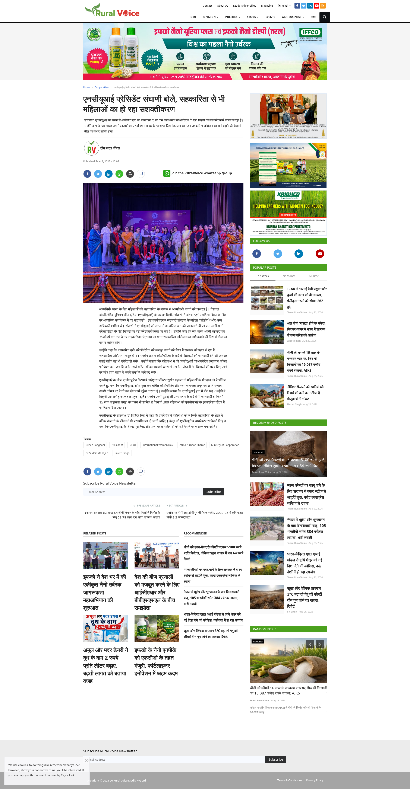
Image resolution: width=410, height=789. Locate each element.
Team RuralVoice (297, 310)
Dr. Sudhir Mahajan (96, 453)
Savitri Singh (122, 453)
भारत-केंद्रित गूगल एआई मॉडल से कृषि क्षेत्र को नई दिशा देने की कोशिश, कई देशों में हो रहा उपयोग (304, 561)
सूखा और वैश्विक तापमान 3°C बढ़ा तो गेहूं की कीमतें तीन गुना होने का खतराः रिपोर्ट (304, 595)
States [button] (251, 17)
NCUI (132, 445)
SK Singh (292, 609)
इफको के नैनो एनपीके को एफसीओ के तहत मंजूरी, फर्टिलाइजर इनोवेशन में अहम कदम (156, 661)
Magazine (267, 5)
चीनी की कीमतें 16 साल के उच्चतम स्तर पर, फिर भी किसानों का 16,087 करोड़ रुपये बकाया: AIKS (303, 359)
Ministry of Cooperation (225, 445)
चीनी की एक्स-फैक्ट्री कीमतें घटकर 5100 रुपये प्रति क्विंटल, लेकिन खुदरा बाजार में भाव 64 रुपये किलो (213, 553)
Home (192, 17)
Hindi (285, 5)
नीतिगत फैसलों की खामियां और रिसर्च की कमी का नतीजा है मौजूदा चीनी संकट (306, 391)
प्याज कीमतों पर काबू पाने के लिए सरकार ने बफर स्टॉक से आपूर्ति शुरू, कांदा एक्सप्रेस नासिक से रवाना (213, 575)
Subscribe (213, 492)
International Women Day (157, 445)
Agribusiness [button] (292, 17)
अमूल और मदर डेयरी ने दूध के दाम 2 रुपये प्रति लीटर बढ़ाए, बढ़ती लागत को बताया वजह (105, 665)
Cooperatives (102, 87)
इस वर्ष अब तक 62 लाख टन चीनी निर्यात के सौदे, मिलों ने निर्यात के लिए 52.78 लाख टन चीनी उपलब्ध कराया (122, 514)
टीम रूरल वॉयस (110, 148)
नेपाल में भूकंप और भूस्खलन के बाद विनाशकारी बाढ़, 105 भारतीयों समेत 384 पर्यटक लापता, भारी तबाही (211, 598)
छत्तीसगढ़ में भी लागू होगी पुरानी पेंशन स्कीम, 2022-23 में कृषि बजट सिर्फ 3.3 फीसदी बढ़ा (205, 514)
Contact (207, 5)
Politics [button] (231, 17)
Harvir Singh (294, 402)
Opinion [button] (209, 17)
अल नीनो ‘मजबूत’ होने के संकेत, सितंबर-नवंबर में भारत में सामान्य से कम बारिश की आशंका (306, 327)
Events (270, 17)
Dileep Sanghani (95, 445)
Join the (201, 173)
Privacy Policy (315, 778)
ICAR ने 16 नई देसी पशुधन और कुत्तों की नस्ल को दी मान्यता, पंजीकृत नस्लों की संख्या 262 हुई (307, 296)
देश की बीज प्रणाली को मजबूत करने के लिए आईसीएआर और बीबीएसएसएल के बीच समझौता (157, 592)
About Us (222, 5)
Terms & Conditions (289, 778)
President (117, 445)
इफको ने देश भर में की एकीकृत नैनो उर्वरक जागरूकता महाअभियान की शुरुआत (104, 592)
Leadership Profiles (244, 5)
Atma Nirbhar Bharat (192, 445)
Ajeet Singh (294, 339)
